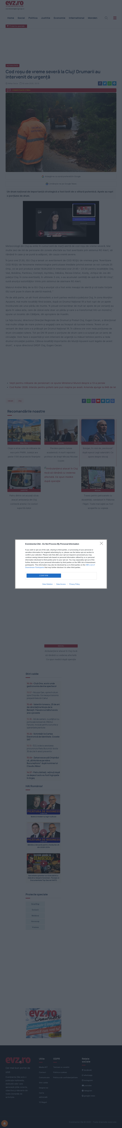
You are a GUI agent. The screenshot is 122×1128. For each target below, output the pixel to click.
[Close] (102, 544)
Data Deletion (47, 584)
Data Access (61, 584)
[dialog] (61, 564)
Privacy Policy (74, 584)
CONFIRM (43, 575)
